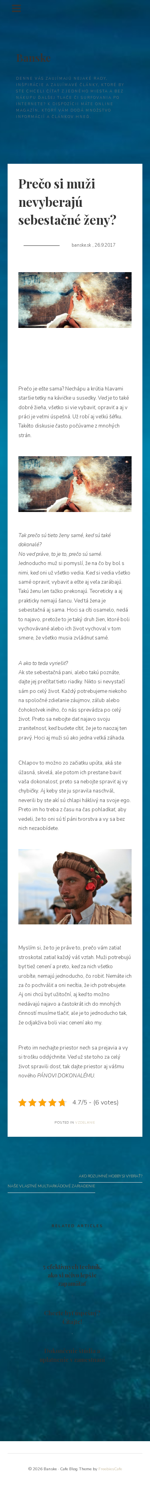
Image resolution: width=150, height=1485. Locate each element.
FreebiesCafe (110, 1469)
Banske (33, 58)
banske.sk (82, 245)
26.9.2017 (105, 245)
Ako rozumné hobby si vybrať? (110, 1176)
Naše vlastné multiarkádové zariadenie (51, 1186)
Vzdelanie (85, 1122)
